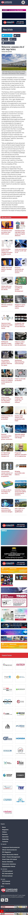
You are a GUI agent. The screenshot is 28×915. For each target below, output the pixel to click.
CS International (7, 871)
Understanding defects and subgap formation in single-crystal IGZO (6, 252)
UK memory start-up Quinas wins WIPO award (6, 232)
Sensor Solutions (7, 861)
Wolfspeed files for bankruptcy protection (7, 417)
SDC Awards (6, 883)
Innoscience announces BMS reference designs (6, 510)
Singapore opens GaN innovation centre (20, 306)
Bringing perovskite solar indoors (20, 473)
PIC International (7, 873)
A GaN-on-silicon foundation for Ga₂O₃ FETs (6, 491)
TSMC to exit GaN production (20, 379)
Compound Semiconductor (11, 847)
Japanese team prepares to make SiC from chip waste (6, 326)
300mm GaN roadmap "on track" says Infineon (19, 400)
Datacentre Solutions (9, 864)
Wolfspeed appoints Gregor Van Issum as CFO (6, 343)
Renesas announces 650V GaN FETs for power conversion (6, 437)
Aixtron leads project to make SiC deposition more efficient (6, 400)
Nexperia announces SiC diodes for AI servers (19, 270)
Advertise (5, 837)
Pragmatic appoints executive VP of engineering (20, 454)
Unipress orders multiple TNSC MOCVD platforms (20, 343)
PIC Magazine (6, 852)
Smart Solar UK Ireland (9, 859)
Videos (4, 832)
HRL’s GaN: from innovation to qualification (20, 510)
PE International (7, 876)
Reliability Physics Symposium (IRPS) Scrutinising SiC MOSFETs (20, 492)
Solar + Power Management (11, 857)
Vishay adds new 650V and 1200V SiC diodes (6, 287)
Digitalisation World (8, 866)
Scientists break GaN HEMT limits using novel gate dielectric (20, 233)
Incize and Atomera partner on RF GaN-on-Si (21, 250)
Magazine (5, 829)
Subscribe (5, 839)
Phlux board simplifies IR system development (19, 288)
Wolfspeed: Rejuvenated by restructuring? (19, 362)
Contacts (5, 841)
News (4, 827)
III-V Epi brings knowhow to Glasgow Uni (5, 454)
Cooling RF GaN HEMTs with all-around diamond (20, 325)
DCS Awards (6, 881)
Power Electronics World (10, 854)
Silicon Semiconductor (9, 850)
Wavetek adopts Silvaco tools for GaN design (20, 436)
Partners (5, 834)
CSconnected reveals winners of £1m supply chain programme (6, 474)
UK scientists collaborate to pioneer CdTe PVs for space (6, 363)
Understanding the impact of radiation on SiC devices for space (7, 381)
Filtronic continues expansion (6, 305)
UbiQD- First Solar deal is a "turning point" (6, 269)
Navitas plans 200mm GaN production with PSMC (20, 418)
